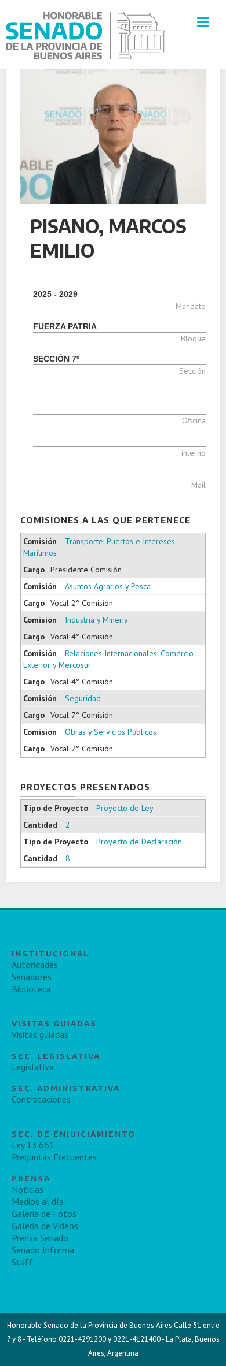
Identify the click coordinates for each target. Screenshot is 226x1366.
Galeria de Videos (45, 1225)
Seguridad (83, 698)
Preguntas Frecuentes (54, 1157)
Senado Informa (43, 1250)
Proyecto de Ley (125, 808)
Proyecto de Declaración (139, 841)
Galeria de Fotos (44, 1213)
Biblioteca (31, 989)
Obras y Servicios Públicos (110, 732)
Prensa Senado (40, 1238)
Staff (22, 1262)
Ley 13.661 (33, 1145)
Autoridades (35, 964)
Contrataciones (41, 1099)
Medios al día (38, 1201)
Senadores (32, 976)
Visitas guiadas (40, 1034)
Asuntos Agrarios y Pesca (108, 586)
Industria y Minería (96, 620)
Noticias (27, 1189)
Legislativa (33, 1067)
